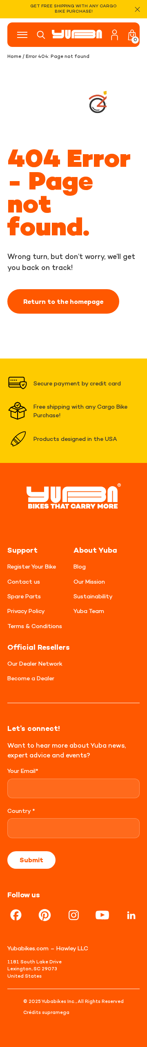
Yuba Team (89, 610)
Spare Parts (24, 596)
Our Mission (89, 581)
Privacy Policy (26, 610)
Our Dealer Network (34, 663)
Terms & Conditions (34, 625)
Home (14, 56)
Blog (80, 566)
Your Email (22, 770)
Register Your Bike (31, 566)
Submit (31, 860)
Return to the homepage (63, 301)
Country (21, 810)
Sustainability (93, 596)
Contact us (23, 581)
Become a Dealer (30, 678)
